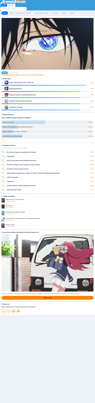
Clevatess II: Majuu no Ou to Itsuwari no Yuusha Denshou (23, 164)
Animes (4, 72)
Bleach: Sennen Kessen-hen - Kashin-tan (21, 82)
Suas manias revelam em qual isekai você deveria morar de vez (21, 232)
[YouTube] (18, 311)
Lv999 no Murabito (12, 177)
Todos (4, 13)
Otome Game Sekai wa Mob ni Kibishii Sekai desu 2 (21, 160)
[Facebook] (13, 311)
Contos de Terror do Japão (23, 13)
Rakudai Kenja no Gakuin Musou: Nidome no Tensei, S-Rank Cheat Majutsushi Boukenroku (33, 173)
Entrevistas (55, 13)
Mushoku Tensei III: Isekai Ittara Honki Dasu (22, 95)
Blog (11, 13)
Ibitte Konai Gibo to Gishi (14, 189)
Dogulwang (10, 181)
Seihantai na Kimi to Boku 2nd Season (20, 101)
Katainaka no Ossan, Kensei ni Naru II (18, 169)
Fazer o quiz (47, 298)
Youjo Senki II (11, 156)
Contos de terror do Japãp (41, 13)
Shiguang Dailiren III (15, 88)
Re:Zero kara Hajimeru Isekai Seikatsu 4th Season (21, 152)
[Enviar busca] (24, 8)
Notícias (72, 13)
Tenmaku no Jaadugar (16, 107)
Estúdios (64, 13)
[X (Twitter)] (3, 311)
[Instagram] (8, 311)
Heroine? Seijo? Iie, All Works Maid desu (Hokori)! (21, 185)
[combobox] (11, 8)
